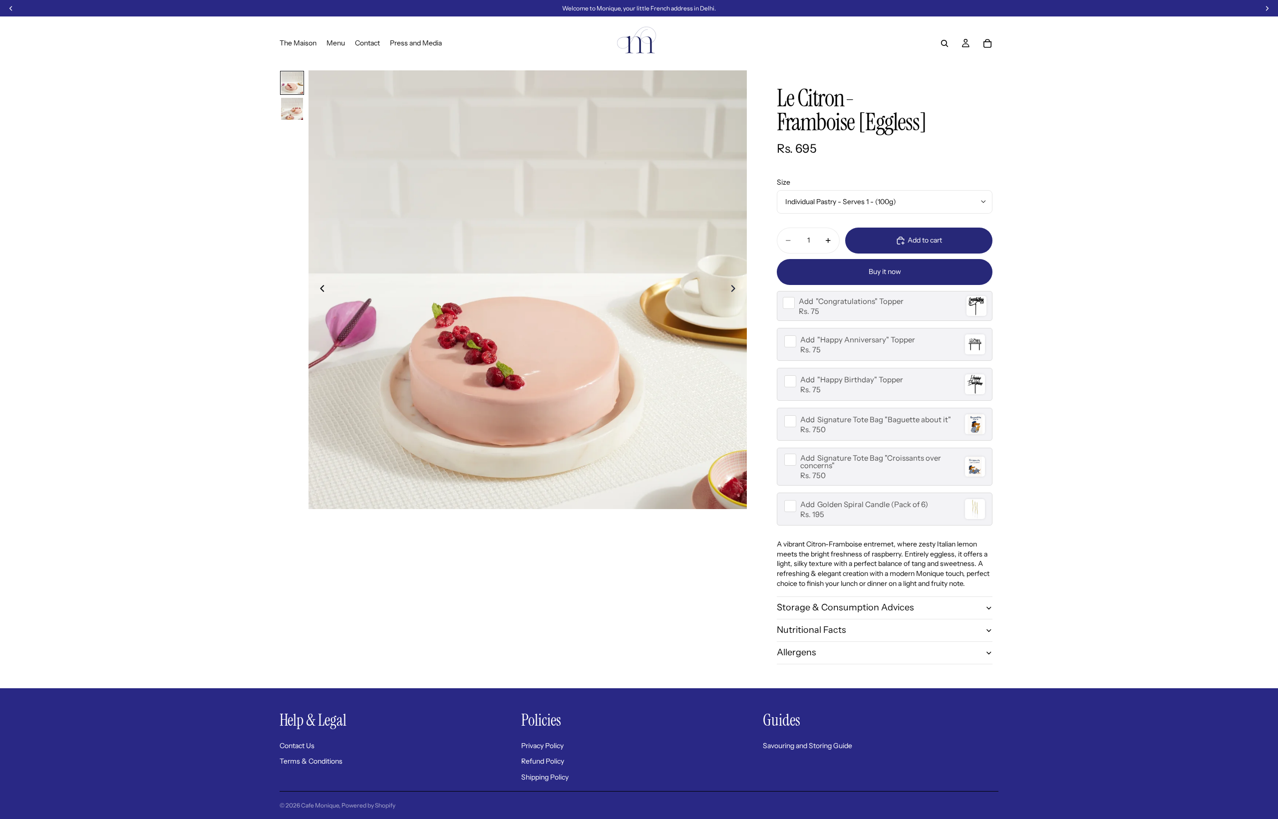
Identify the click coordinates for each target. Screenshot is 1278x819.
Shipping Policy (545, 777)
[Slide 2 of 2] (292, 109)
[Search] (945, 43)
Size (783, 182)
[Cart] (987, 43)
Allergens (796, 652)
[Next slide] (736, 290)
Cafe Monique (320, 805)
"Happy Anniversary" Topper (857, 339)
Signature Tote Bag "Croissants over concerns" (870, 461)
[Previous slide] (319, 290)
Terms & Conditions (311, 761)
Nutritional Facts (811, 629)
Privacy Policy (542, 745)
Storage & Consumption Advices (845, 607)
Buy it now (885, 271)
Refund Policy (542, 761)
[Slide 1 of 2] (292, 83)
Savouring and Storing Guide (807, 745)
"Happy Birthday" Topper (851, 379)
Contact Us (297, 745)
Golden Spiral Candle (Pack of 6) (864, 504)
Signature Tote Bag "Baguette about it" (875, 419)
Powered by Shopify (368, 805)
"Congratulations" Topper (851, 301)
